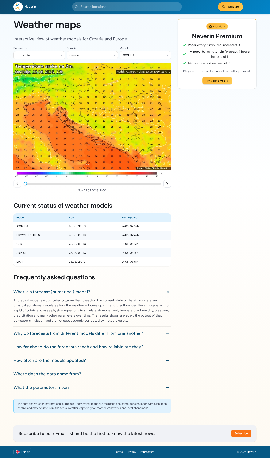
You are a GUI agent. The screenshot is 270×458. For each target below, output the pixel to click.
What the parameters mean (41, 387)
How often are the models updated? (50, 360)
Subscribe (241, 433)
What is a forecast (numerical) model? (52, 292)
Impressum (147, 452)
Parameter (20, 48)
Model (124, 48)
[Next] (167, 184)
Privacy (131, 452)
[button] (251, 6)
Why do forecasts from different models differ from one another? (79, 333)
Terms (119, 452)
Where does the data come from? (47, 374)
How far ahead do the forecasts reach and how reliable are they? (78, 347)
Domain (72, 48)
